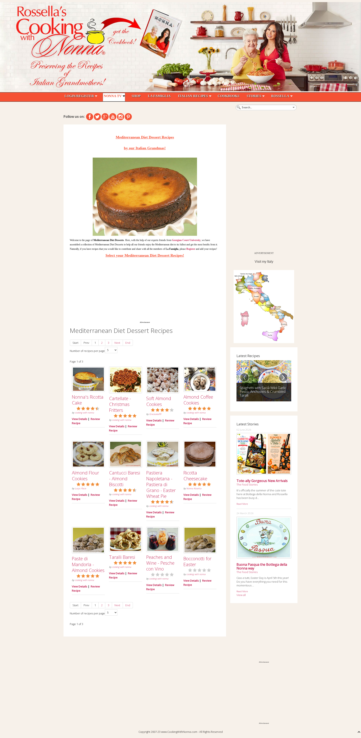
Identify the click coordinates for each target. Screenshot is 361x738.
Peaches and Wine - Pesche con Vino (160, 563)
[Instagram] (120, 116)
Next (117, 343)
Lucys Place (80, 488)
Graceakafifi (155, 414)
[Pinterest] (128, 116)
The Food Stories (247, 484)
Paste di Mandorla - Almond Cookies (88, 564)
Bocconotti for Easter (197, 561)
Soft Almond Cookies (158, 401)
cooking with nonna (84, 412)
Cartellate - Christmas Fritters (120, 404)
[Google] (105, 116)
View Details (79, 419)
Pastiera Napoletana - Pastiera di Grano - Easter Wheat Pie (161, 484)
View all (241, 595)
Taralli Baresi (122, 557)
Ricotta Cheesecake (195, 475)
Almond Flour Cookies (85, 475)
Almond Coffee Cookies (198, 400)
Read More (242, 503)
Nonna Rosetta (193, 488)
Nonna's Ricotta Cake (87, 400)
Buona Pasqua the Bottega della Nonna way (261, 566)
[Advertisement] (145, 289)
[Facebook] (89, 116)
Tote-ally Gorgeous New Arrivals (262, 480)
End (127, 343)
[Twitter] (97, 116)
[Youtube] (112, 116)
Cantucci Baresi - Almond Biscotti (124, 478)
